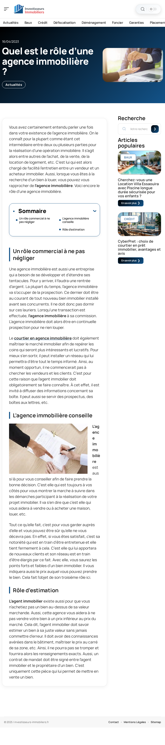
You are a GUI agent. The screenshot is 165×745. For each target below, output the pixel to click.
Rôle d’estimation (73, 229)
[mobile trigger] (7, 9)
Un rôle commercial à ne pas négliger (34, 220)
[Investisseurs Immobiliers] (29, 9)
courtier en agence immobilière (43, 338)
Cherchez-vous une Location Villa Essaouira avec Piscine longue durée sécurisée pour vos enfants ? (138, 187)
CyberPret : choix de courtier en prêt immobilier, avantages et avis (139, 247)
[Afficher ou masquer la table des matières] (71, 210)
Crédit (129, 219)
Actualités (13, 84)
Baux (128, 157)
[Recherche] (142, 9)
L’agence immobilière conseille (75, 220)
